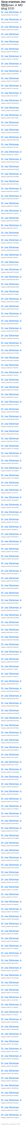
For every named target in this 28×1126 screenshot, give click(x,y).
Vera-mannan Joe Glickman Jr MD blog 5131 (12, 3)
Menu (4, 6)
